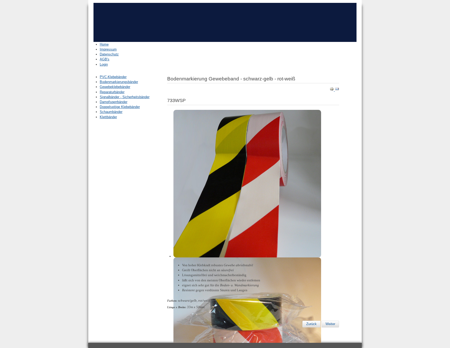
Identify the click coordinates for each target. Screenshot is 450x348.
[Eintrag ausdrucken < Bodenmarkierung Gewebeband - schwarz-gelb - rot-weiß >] (332, 90)
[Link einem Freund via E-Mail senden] (337, 90)
